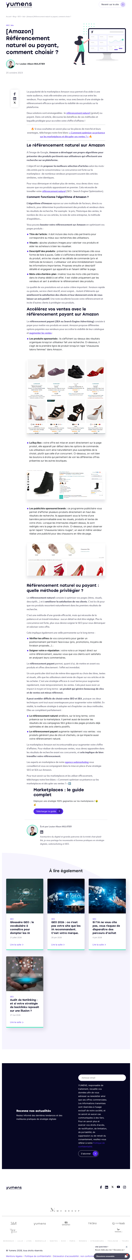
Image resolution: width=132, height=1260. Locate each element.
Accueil (8, 16)
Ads (23, 16)
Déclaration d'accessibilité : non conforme (73, 1256)
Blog (14, 16)
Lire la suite (15, 944)
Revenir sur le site (110, 4)
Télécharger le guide (46, 811)
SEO (19, 16)
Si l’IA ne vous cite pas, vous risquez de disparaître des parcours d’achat (106, 928)
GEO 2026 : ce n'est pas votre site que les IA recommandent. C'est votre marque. (66, 928)
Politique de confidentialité (38, 1256)
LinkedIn (41, 832)
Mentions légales (14, 1256)
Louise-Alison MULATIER (60, 826)
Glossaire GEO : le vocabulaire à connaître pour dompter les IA (22, 928)
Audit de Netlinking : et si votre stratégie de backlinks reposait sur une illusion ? (24, 1005)
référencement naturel (78, 112)
